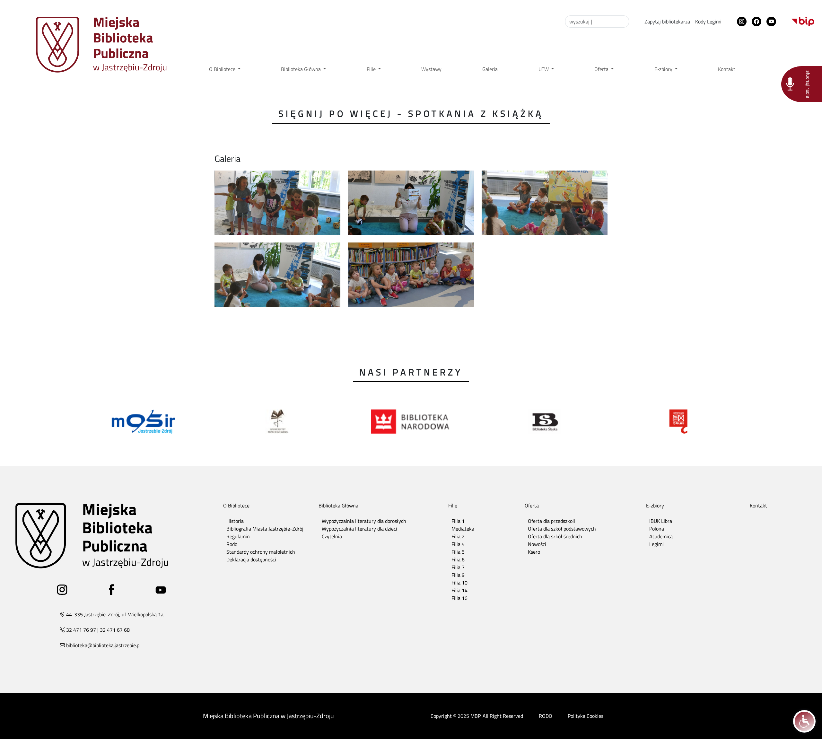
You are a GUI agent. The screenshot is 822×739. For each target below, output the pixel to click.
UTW (544, 69)
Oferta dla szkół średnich (555, 536)
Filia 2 (458, 536)
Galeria (490, 69)
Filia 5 (458, 552)
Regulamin (238, 536)
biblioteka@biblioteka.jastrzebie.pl (103, 645)
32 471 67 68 (115, 630)
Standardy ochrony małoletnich (260, 552)
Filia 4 (458, 544)
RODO (545, 716)
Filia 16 (459, 598)
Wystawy (431, 69)
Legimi (656, 544)
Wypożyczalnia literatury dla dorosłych (364, 521)
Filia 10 (459, 582)
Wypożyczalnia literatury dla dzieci (359, 528)
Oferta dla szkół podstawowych (562, 528)
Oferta (602, 69)
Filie (372, 69)
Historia (235, 521)
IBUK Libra (660, 521)
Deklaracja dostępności (251, 559)
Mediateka (462, 528)
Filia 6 (458, 559)
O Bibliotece (223, 69)
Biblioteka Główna (301, 69)
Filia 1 (458, 521)
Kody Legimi (708, 21)
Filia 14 (459, 590)
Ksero (534, 552)
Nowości (537, 544)
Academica (661, 536)
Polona (656, 528)
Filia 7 (458, 567)
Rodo (231, 544)
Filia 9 (458, 575)
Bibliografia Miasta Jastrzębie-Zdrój (264, 528)
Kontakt (726, 69)
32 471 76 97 (81, 630)
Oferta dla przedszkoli (551, 521)
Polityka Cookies (585, 716)
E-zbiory (664, 69)
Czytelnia (332, 536)
